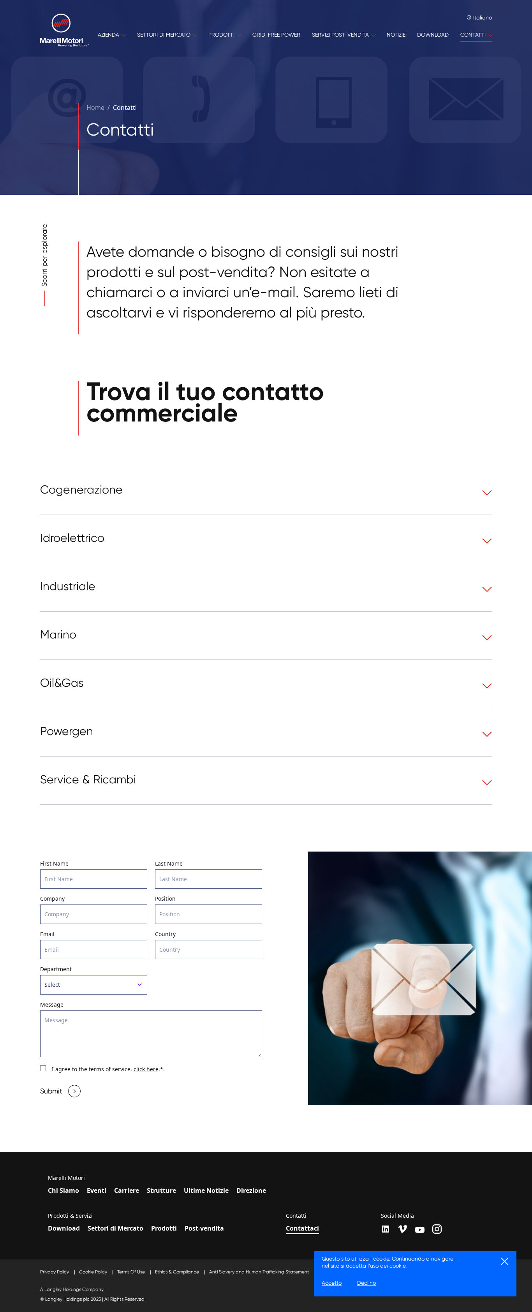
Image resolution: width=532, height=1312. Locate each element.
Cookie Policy (93, 1272)
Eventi (96, 1190)
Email (47, 934)
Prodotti (164, 1228)
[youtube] (420, 1229)
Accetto (332, 1283)
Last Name (169, 863)
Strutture (161, 1190)
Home (95, 107)
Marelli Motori (66, 1178)
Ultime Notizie (206, 1190)
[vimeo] (402, 1229)
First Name (54, 863)
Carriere (126, 1190)
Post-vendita (204, 1228)
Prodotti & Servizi (70, 1216)
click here (146, 1069)
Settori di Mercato (115, 1228)
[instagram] (437, 1229)
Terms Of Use (131, 1272)
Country (165, 934)
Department (56, 969)
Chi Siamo (63, 1190)
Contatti (125, 107)
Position (165, 898)
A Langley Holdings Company (72, 1289)
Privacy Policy (55, 1272)
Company (52, 898)
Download (64, 1228)
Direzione (251, 1190)
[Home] (64, 35)
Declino (366, 1283)
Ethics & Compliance (177, 1272)
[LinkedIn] (385, 1229)
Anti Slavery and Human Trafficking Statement (259, 1272)
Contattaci (302, 1228)
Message (51, 1004)
